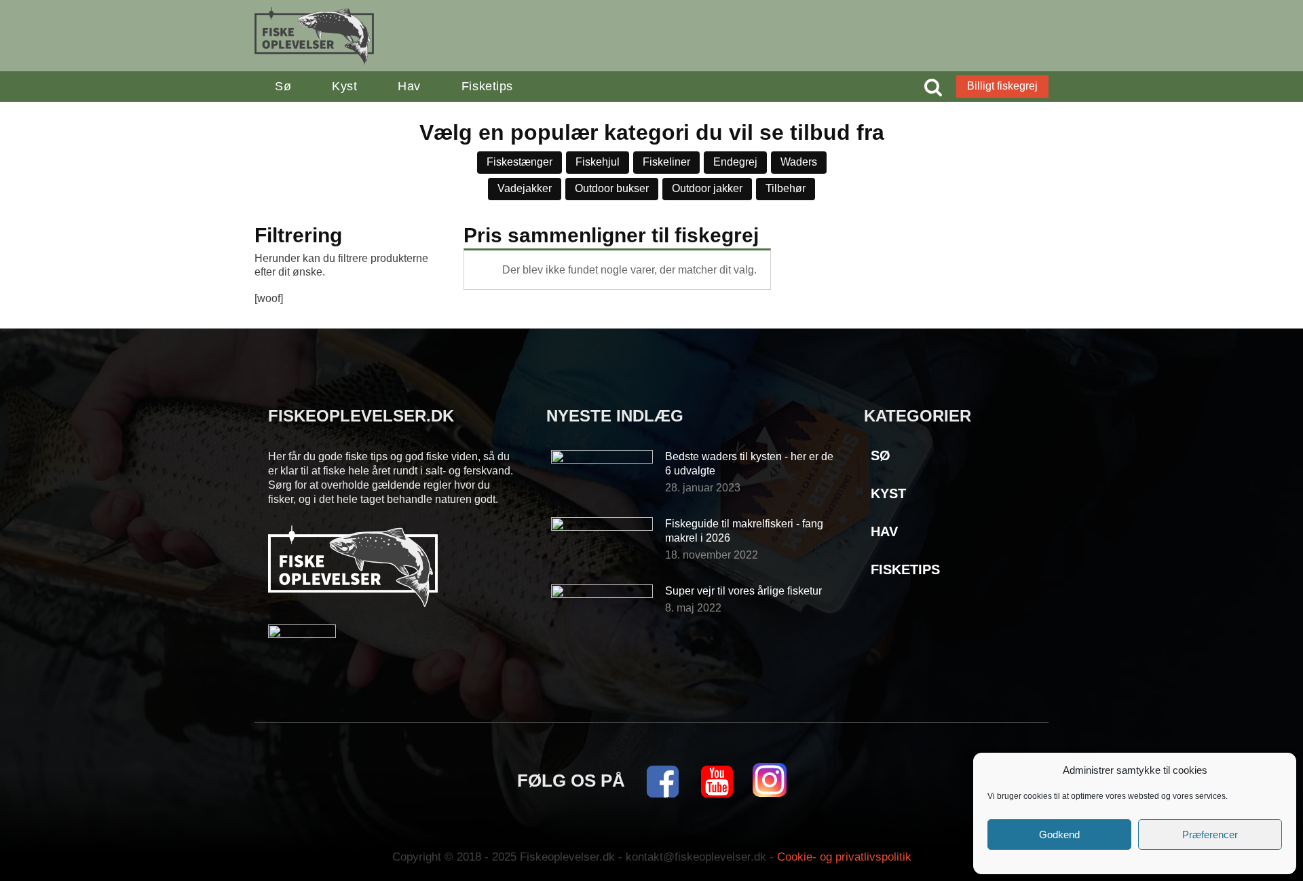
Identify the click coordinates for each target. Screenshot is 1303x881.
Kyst (344, 86)
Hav (409, 86)
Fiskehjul (597, 162)
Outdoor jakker (707, 188)
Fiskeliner (666, 162)
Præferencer (1210, 834)
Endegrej (735, 162)
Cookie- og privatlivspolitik (844, 856)
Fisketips (487, 86)
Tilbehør (786, 188)
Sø (283, 86)
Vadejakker (524, 188)
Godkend (1059, 834)
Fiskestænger (519, 162)
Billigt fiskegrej (1002, 86)
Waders (798, 162)
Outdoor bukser (612, 188)
